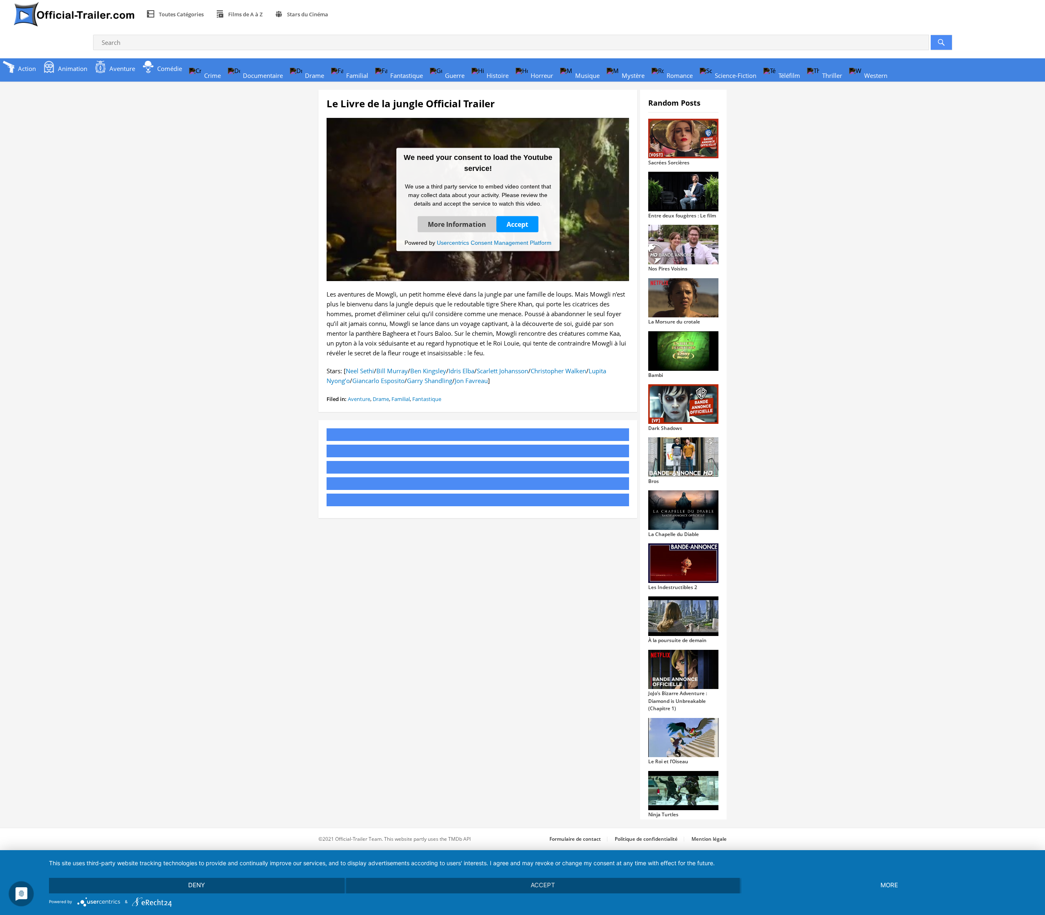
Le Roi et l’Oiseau (668, 761)
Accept (517, 223)
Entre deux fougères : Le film (682, 215)
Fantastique (426, 399)
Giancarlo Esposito (378, 381)
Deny (196, 885)
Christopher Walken (558, 371)
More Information (457, 223)
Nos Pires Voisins (667, 268)
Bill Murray (392, 371)
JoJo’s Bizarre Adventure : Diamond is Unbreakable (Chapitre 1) (677, 701)
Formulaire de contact (575, 838)
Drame (381, 399)
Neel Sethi (360, 371)
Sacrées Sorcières (668, 162)
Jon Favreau (471, 381)
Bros (653, 481)
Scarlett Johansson (502, 371)
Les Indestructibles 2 (672, 587)
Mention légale (709, 838)
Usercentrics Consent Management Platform (494, 242)
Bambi (655, 375)
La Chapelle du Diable (673, 534)
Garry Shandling (429, 381)
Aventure (359, 399)
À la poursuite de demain (677, 640)
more (889, 885)
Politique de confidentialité (646, 838)
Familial (400, 399)
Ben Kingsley (428, 371)
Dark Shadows (665, 428)
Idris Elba (461, 371)
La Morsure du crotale (674, 321)
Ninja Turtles (663, 814)
